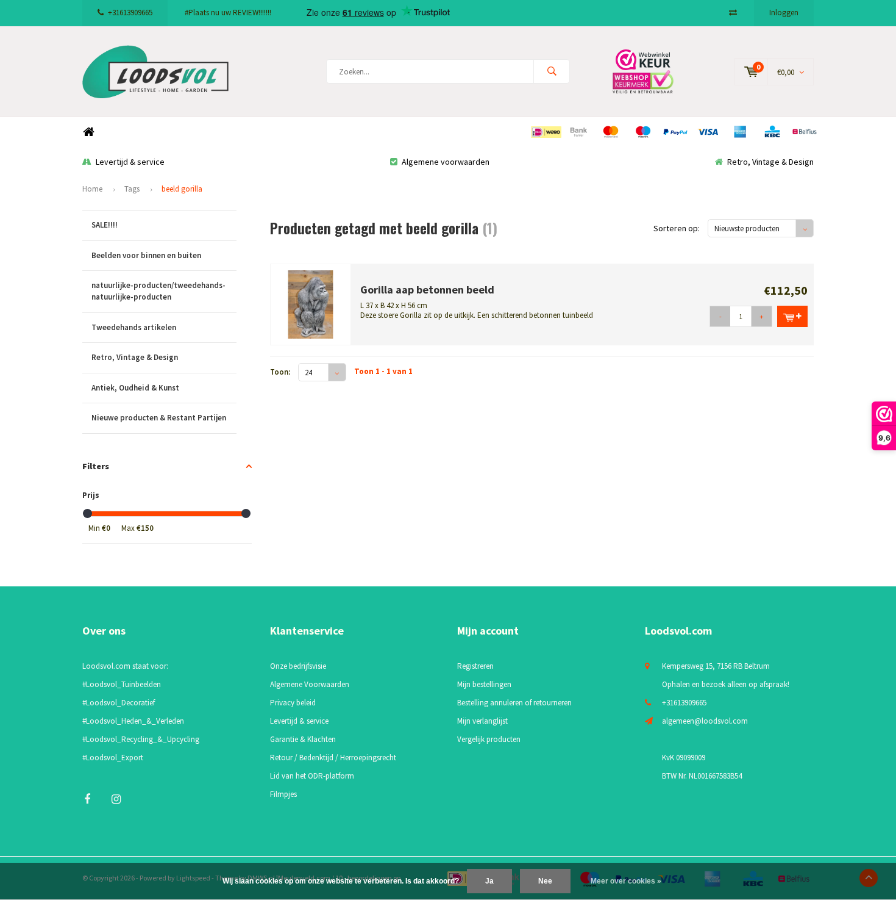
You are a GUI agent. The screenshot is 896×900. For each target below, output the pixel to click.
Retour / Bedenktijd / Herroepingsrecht (333, 757)
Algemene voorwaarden (445, 161)
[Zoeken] (551, 71)
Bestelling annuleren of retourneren (514, 702)
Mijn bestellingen (484, 684)
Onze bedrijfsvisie (298, 666)
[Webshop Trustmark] (652, 71)
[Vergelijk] (733, 12)
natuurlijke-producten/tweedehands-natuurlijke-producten (158, 291)
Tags (132, 189)
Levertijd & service (130, 161)
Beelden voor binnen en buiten (146, 255)
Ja (489, 881)
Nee (545, 881)
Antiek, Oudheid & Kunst (135, 388)
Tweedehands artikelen (133, 327)
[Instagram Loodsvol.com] (116, 799)
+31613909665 (130, 12)
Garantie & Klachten (303, 739)
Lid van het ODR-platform (312, 776)
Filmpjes (283, 794)
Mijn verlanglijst (482, 721)
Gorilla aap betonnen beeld (427, 290)
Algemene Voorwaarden (309, 684)
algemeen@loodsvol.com (705, 721)
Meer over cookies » (626, 881)
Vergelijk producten (489, 739)
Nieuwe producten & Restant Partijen (158, 417)
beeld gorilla (182, 189)
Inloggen (783, 12)
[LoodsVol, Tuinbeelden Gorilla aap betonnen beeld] (311, 303)
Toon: (280, 372)
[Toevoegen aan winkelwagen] (792, 316)
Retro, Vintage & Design (770, 161)
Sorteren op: (676, 228)
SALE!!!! (104, 225)
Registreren (475, 666)
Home (88, 132)
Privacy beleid (293, 702)
